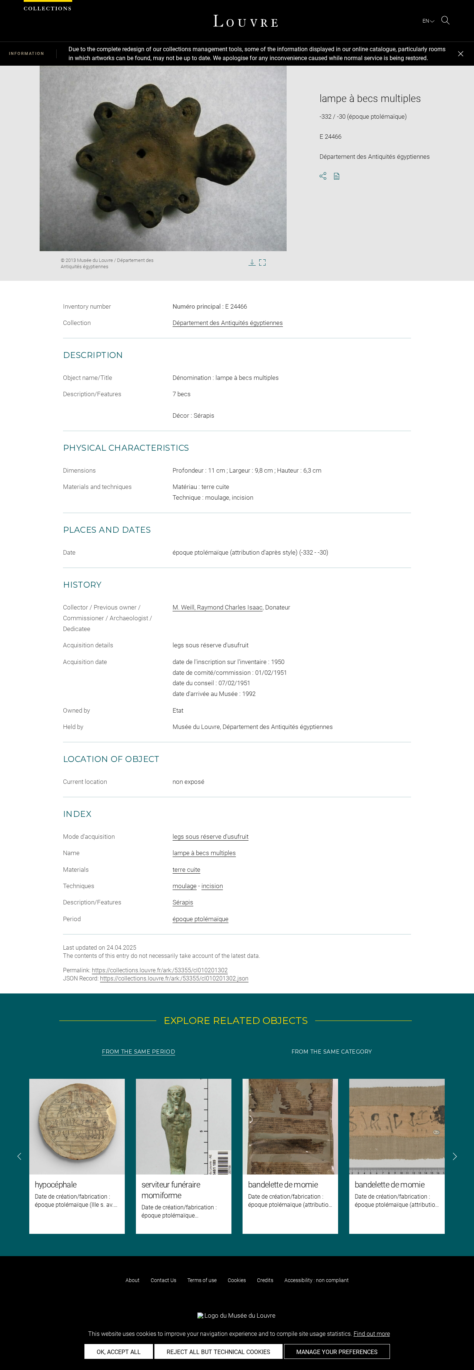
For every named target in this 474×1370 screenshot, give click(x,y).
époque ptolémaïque (200, 919)
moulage (185, 886)
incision (212, 886)
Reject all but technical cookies (218, 1352)
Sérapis (183, 902)
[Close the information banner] (460, 53)
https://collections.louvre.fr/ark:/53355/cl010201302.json (174, 978)
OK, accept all (119, 1352)
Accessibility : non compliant (316, 1280)
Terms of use (202, 1280)
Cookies (237, 1280)
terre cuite (186, 869)
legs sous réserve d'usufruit (210, 836)
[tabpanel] (237, 1156)
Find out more (372, 1333)
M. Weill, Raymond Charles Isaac (218, 607)
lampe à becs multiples (204, 853)
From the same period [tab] (138, 1051)
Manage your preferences (337, 1352)
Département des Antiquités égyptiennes (228, 322)
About (133, 1280)
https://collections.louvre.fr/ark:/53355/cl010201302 (160, 970)
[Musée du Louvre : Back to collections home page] (245, 20)
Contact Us (163, 1280)
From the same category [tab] (331, 1051)
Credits (265, 1280)
